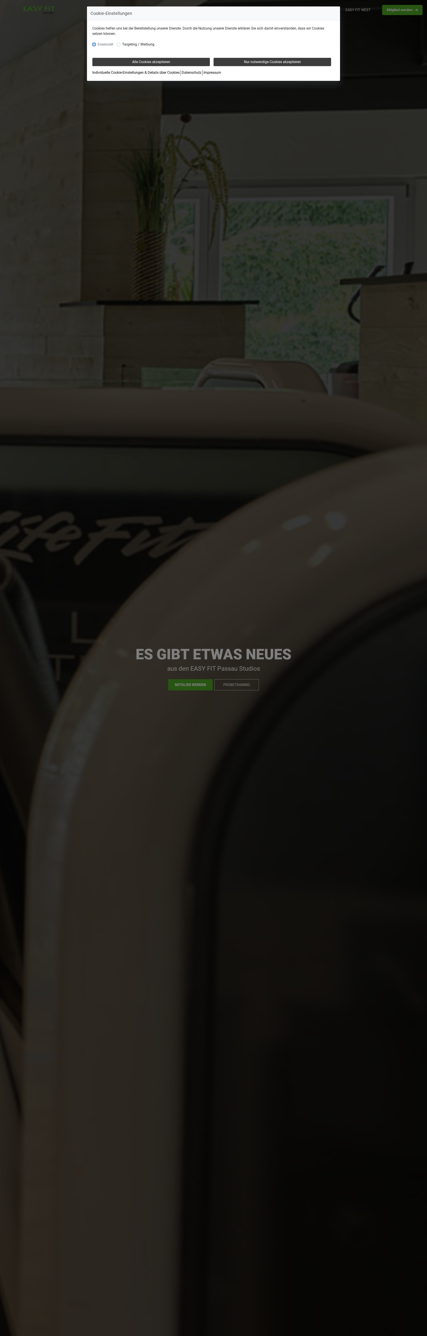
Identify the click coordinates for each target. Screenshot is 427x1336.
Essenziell (105, 44)
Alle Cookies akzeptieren (151, 62)
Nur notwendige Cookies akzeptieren (272, 62)
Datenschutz (191, 72)
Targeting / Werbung (138, 44)
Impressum (212, 72)
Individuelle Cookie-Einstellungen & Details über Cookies (136, 72)
